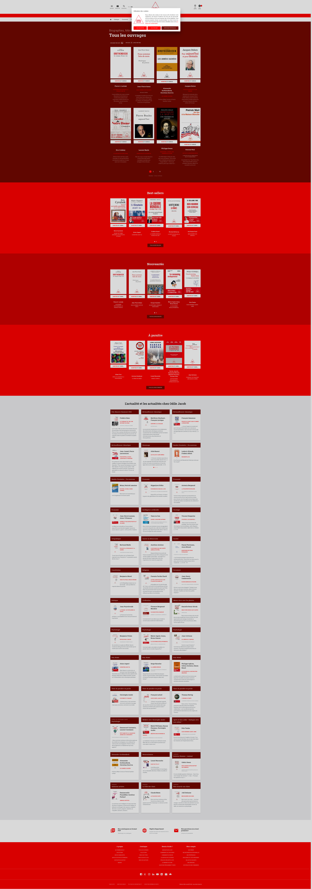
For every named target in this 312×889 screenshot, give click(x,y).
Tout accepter (140, 28)
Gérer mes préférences (170, 28)
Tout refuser (154, 28)
